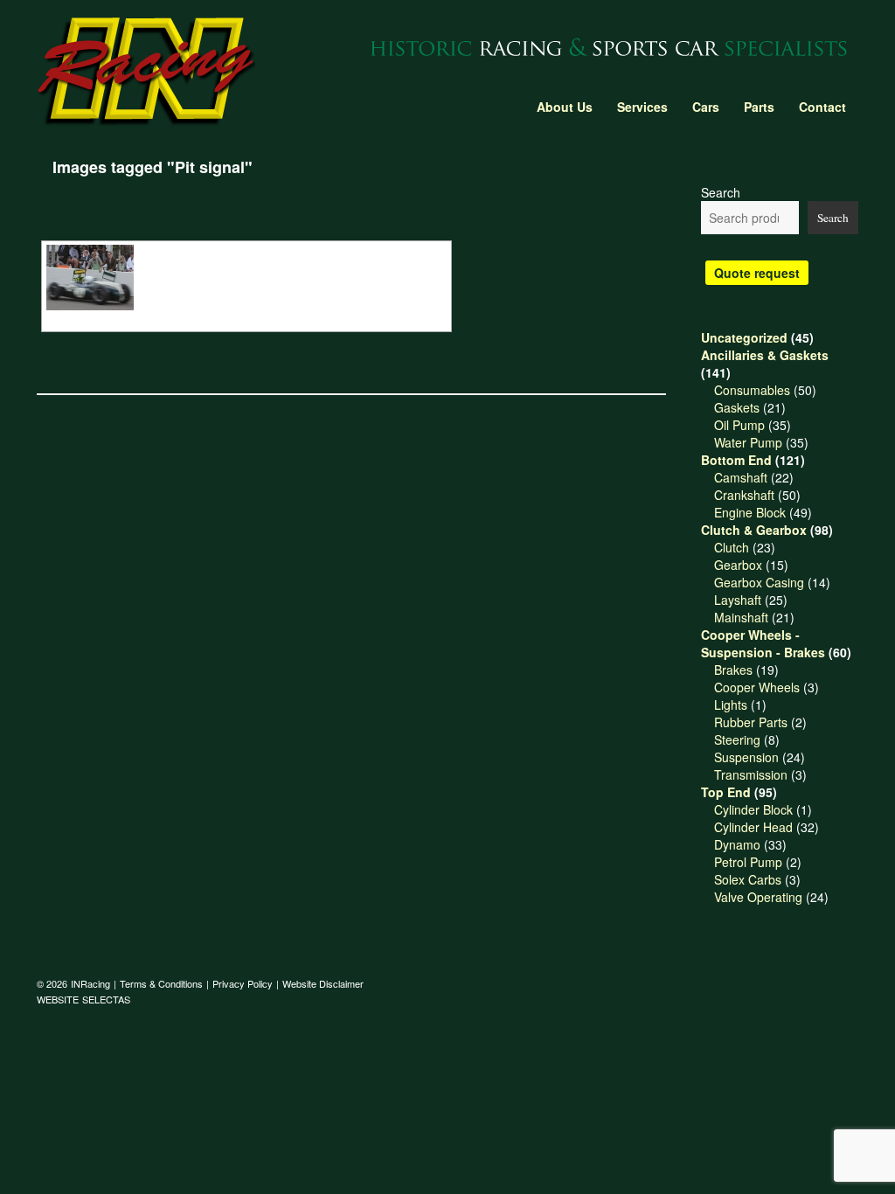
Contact (822, 106)
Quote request (757, 272)
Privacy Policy (242, 983)
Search (720, 192)
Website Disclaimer (323, 983)
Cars (705, 106)
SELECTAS (106, 999)
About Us (565, 106)
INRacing (90, 983)
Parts (759, 106)
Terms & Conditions (161, 983)
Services (642, 106)
